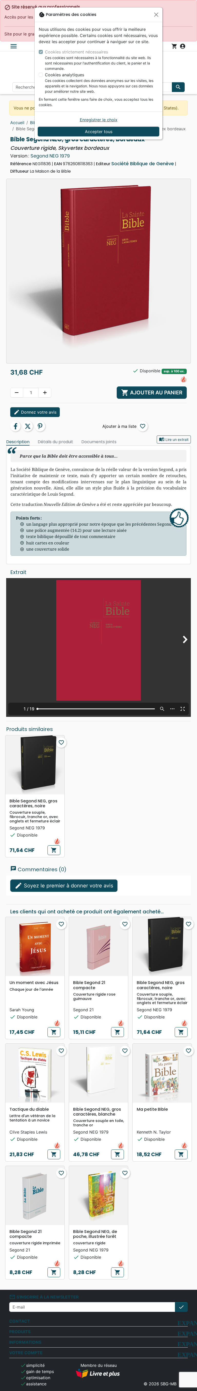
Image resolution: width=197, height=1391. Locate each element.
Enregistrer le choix (98, 119)
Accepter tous (98, 131)
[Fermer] (156, 15)
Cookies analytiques (64, 74)
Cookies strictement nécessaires (76, 51)
